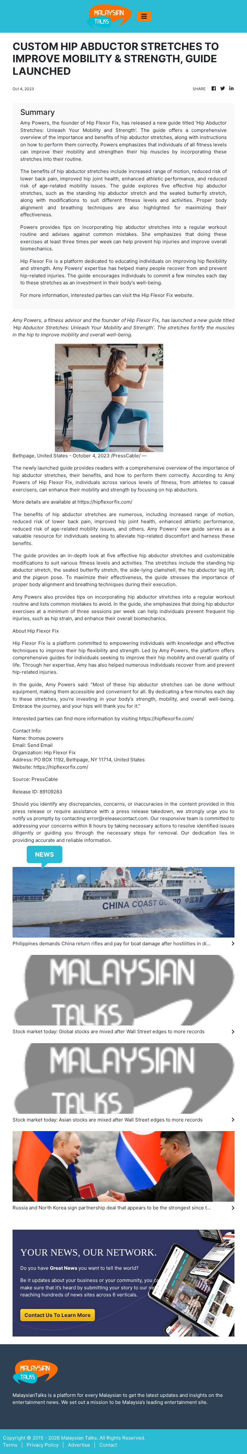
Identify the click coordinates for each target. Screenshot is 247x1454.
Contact (108, 1445)
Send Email (40, 745)
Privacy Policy (43, 1445)
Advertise (79, 1445)
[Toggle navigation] (144, 16)
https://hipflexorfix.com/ (105, 502)
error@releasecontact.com (117, 818)
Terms (10, 1445)
